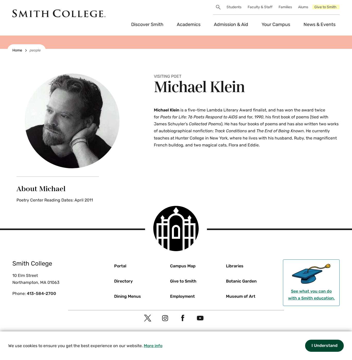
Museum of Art (240, 296)
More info (153, 345)
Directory (123, 281)
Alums (303, 7)
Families (285, 7)
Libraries (235, 266)
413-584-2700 (41, 293)
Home (17, 50)
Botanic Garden (241, 281)
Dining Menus (127, 296)
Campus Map (183, 266)
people (35, 50)
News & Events (320, 24)
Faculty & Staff (260, 7)
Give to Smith (325, 7)
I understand (325, 345)
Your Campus (276, 24)
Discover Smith (147, 24)
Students (234, 7)
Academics (188, 24)
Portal (120, 266)
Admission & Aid (231, 24)
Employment (182, 296)
